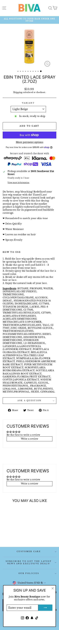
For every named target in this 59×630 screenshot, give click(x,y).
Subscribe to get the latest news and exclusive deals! (29, 562)
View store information (18, 182)
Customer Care (29, 551)
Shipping (17, 92)
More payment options (29, 142)
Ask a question (29, 400)
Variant (28, 103)
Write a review (29, 439)
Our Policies (28, 573)
